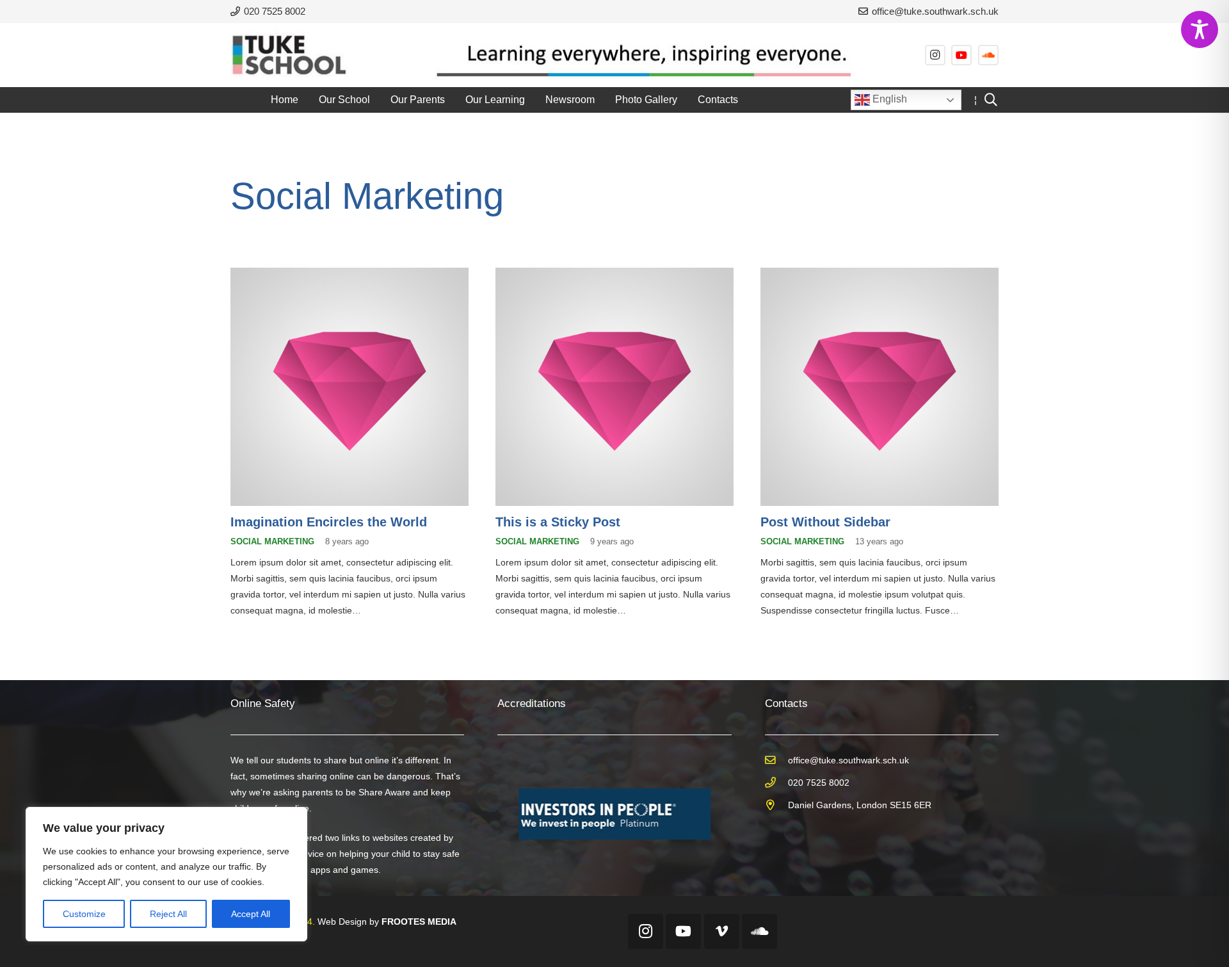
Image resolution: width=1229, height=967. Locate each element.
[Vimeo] (721, 931)
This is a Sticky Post (557, 522)
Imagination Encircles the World (328, 522)
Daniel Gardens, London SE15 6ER (859, 805)
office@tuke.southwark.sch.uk (848, 760)
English (888, 98)
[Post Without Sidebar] (879, 387)
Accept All (250, 914)
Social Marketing (272, 541)
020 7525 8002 (818, 782)
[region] (166, 874)
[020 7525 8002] (777, 782)
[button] (379, 99)
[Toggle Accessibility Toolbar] (1199, 29)
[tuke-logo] (289, 55)
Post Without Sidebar (825, 522)
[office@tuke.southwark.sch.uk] (777, 760)
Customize (84, 914)
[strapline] (636, 55)
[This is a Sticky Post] (614, 387)
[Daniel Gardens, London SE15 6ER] (777, 805)
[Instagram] (935, 55)
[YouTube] (961, 55)
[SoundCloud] (988, 55)
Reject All (168, 914)
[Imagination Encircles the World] (349, 387)
